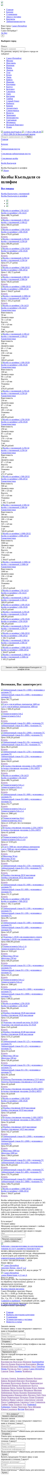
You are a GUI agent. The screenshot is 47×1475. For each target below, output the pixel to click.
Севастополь (29, 1400)
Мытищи (38, 1390)
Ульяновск (31, 1404)
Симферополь (13, 1402)
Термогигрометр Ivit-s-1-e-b (13, 839)
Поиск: (4, 46)
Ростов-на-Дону (14, 1369)
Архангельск (12, 108)
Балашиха (21, 1378)
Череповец (11, 115)
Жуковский (6, 1385)
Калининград (25, 1385)
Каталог (9, 12)
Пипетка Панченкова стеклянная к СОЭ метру (22, 1082)
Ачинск (13, 1378)
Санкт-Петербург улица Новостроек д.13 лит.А (14, 1274)
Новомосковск (7, 1395)
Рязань (9, 68)
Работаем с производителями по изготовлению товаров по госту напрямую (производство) (22, 1247)
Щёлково (37, 1407)
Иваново (10, 82)
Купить (4, 218)
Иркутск (5, 1364)
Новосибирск (25, 1366)
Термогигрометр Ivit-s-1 (11, 787)
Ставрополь (40, 1402)
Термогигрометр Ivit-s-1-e (12, 811)
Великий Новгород (15, 125)
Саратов (4, 1371)
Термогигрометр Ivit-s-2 (11, 982)
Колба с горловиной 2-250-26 (14, 241)
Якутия (21, 1409)
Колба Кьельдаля (8, 163)
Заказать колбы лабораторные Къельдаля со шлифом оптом (24, 668)
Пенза (3, 1397)
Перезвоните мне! (9, 1352)
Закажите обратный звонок (12, 1415)
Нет (5, 33)
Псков (9, 127)
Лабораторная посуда (15, 21)
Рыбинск (10, 103)
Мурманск (11, 122)
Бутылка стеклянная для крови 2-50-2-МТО (20, 768)
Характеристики (8, 310)
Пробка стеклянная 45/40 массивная (17, 1034)
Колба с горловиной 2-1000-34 (14, 298)
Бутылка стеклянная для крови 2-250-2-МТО (21, 830)
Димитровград (36, 1383)
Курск (9, 75)
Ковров (9, 106)
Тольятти (18, 1404)
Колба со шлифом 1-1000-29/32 (15, 289)
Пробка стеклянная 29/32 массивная (17, 877)
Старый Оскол (12, 101)
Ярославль (11, 63)
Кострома (10, 96)
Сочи (31, 1402)
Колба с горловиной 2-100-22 (14, 222)
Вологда (10, 113)
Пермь (4, 1369)
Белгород (10, 89)
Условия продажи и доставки (19, 1319)
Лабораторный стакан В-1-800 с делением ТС (21, 725)
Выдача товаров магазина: (12, 1289)
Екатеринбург (38, 1362)
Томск (11, 1371)
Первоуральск (13, 1397)
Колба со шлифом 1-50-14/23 (14, 213)
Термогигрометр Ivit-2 (11, 716)
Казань (12, 1364)
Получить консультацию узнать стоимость (11, 1240)
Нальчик (23, 1392)
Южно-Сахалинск (9, 1409)
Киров (19, 1388)
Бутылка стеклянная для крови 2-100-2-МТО (21, 1120)
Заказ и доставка (13, 17)
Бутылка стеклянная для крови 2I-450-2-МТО (21, 1091)
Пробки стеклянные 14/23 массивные (17, 1129)
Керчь (13, 1388)
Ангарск (5, 1378)
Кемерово (5, 1388)
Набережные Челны (10, 1392)
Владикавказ (31, 1381)
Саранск (19, 1400)
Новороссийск (20, 1395)
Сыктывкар (11, 120)
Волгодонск (16, 1383)
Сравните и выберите (10, 1301)
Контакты (10, 19)
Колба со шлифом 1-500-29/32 (14, 270)
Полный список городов (12, 1359)
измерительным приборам (12, 1258)
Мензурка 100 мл (8, 1058)
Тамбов (9, 98)
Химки (14, 1407)
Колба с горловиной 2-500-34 (14, 279)
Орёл (8, 94)
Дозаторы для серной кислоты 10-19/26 (18, 1025)
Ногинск (32, 1395)
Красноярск (31, 1364)
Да (2, 33)
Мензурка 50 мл (8, 858)
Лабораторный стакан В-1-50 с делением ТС (21, 744)
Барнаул (29, 1378)
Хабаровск (6, 1407)
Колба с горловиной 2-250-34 (14, 260)
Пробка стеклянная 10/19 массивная (17, 1110)
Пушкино (39, 1397)
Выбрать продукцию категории (20, 1315)
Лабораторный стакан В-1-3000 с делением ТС (22, 1181)
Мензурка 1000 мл (9, 1153)
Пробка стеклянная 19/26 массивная (17, 1015)
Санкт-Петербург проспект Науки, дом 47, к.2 (13, 1266)
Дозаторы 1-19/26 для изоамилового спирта (20, 939)
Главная (9, 9)
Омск (33, 1366)
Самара (25, 1369)
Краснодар (20, 1364)
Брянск (9, 79)
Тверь (8, 77)
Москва (9, 61)
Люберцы (5, 1390)
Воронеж (10, 65)
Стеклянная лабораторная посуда (16, 154)
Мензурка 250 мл (8, 958)
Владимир (10, 84)
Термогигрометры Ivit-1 (11, 820)
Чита (30, 1407)
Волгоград (18, 1362)
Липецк (9, 70)
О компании (11, 14)
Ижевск (15, 1385)
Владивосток (7, 1362)
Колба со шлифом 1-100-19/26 (14, 232)
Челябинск (27, 1371)
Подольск (24, 1397)
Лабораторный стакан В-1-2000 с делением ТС (22, 735)
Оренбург (40, 1366)
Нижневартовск (34, 1392)
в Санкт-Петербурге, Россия (13, 1304)
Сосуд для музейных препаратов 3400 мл (19, 706)
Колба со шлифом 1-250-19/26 (14, 251)
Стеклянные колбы (9, 158)
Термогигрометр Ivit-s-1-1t (12, 949)
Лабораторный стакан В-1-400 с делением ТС (21, 1172)
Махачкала (28, 1390)
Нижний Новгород (9, 1366)
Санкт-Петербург (19, 26)
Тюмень (18, 1371)
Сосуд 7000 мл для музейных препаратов (19, 849)
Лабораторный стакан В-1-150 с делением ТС (21, 868)
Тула (8, 72)
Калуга (9, 87)
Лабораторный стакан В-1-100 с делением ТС (21, 1162)
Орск (43, 1395)
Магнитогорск (16, 1390)
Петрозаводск (12, 117)
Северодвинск (12, 110)
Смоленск (10, 91)
